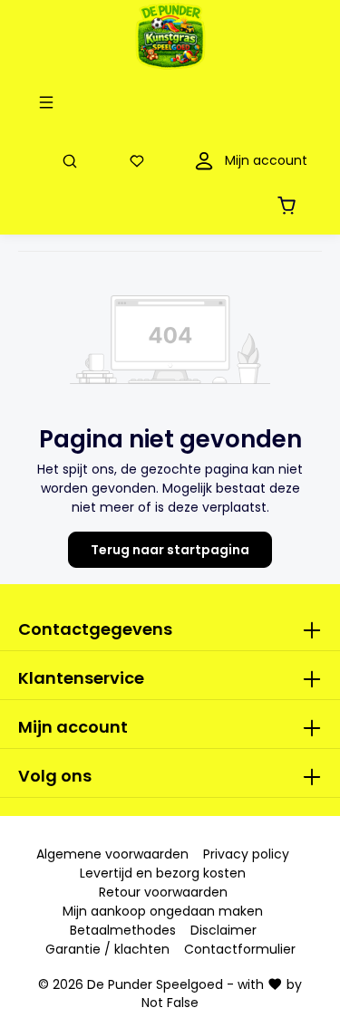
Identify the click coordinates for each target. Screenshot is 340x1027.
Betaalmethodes (123, 930)
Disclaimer (223, 930)
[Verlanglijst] (140, 161)
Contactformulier (240, 949)
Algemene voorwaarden (112, 854)
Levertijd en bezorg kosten (163, 873)
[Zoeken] (73, 161)
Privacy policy (246, 854)
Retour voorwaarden (163, 892)
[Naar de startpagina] (170, 36)
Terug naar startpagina (170, 550)
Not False (170, 1002)
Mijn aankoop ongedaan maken (163, 911)
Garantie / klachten (107, 949)
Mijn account (73, 726)
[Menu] (50, 102)
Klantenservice (81, 678)
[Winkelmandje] (290, 205)
